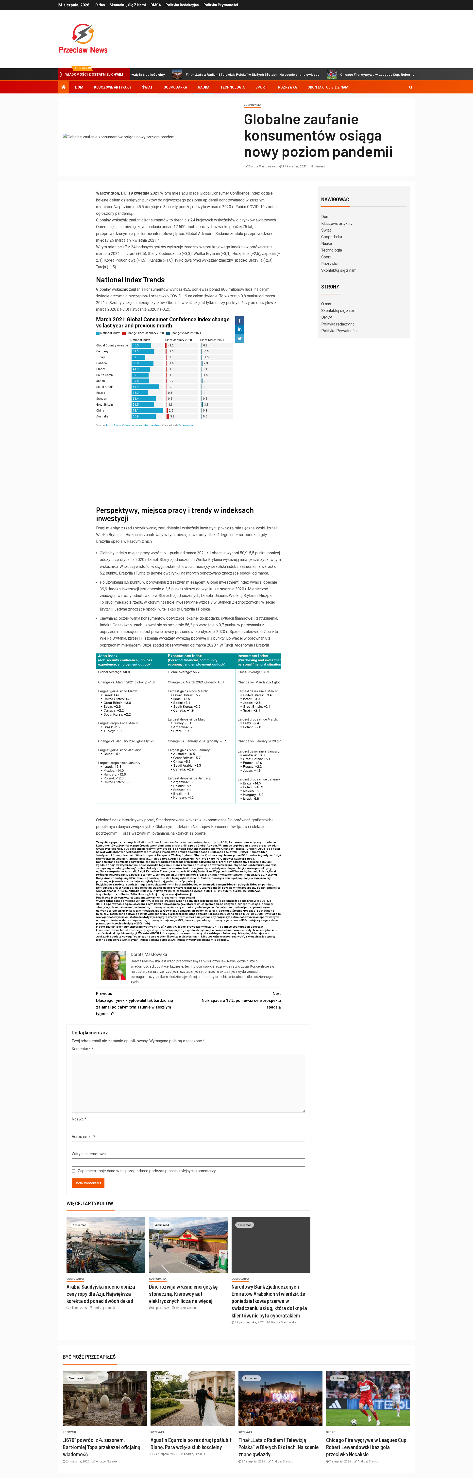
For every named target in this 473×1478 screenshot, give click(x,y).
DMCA (156, 5)
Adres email (83, 1136)
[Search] (411, 87)
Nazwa (79, 1119)
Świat (147, 87)
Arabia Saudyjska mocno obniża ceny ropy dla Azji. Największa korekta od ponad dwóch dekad (101, 1293)
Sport (261, 87)
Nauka (203, 87)
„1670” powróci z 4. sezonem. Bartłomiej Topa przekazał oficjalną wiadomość (101, 1447)
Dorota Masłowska (261, 166)
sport (330, 1432)
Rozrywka (287, 87)
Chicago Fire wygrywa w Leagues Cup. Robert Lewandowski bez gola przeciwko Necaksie (363, 74)
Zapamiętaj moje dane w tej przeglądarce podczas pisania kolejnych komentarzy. (147, 1171)
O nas (100, 5)
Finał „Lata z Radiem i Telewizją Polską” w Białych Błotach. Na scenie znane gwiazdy (205, 74)
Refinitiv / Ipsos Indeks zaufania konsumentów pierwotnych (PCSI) (183, 842)
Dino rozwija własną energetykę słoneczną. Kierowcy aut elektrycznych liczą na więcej (183, 1293)
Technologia (232, 87)
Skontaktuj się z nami (128, 5)
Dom (79, 87)
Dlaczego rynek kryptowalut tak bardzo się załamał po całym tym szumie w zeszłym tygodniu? (134, 1003)
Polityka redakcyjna (182, 5)
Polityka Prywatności (220, 5)
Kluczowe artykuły (112, 87)
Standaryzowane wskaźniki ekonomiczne (192, 820)
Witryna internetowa (89, 1154)
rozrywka (70, 1432)
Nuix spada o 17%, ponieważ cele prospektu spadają (241, 1000)
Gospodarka (175, 87)
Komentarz (82, 1048)
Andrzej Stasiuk (104, 1308)
